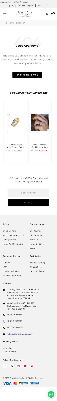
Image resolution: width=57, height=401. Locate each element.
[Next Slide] (49, 131)
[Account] (47, 14)
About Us (34, 239)
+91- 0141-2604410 (15, 327)
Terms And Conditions (13, 244)
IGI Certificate (36, 267)
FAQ (5, 267)
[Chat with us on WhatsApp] (51, 394)
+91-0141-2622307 (14, 321)
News (32, 248)
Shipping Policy (10, 231)
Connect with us (11, 271)
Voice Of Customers (12, 275)
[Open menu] (5, 14)
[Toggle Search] (42, 14)
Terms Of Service (37, 244)
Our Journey (35, 231)
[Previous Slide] (7, 131)
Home (11, 23)
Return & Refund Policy (13, 235)
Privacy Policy (9, 239)
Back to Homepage (27, 75)
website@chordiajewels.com (20, 334)
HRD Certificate (37, 271)
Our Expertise (36, 235)
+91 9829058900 (14, 314)
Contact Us (8, 262)
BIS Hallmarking (37, 262)
